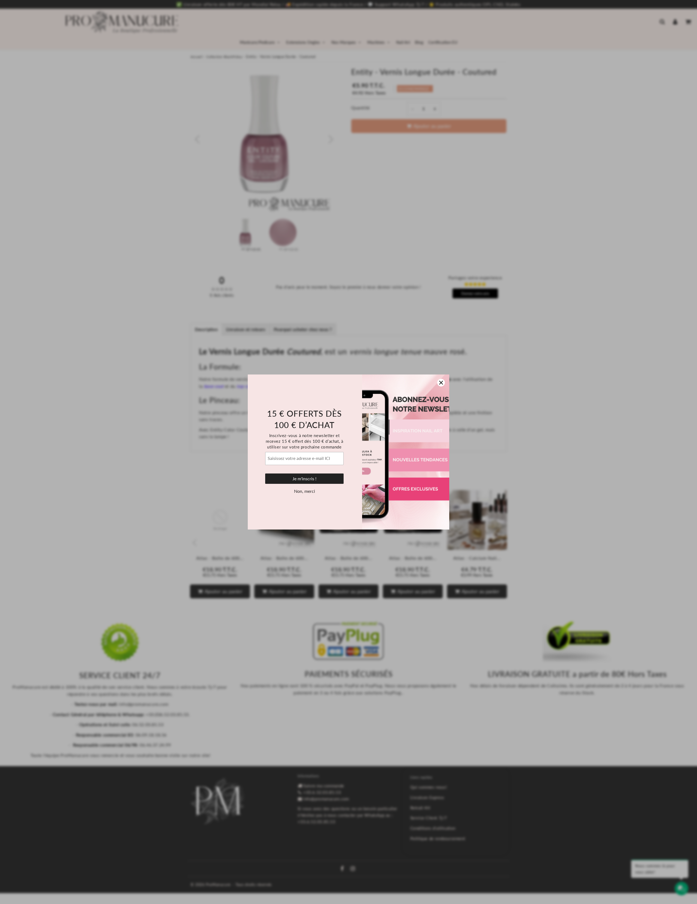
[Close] (441, 382)
